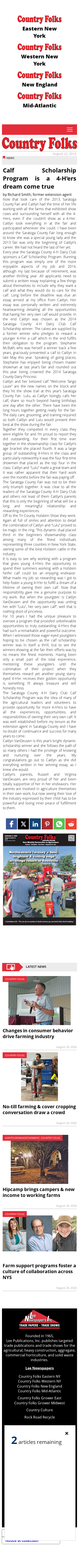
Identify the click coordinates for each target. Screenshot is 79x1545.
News (10, 158)
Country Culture (39, 1410)
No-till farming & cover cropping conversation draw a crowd (39, 1109)
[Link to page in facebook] (11, 823)
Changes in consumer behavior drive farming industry (38, 1033)
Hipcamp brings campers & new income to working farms (39, 1192)
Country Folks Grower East (39, 1398)
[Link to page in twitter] (23, 823)
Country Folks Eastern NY (39, 1376)
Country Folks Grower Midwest (39, 1403)
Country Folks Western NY (39, 1381)
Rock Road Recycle (39, 1417)
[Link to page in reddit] (71, 823)
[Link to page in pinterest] (47, 823)
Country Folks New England (39, 1386)
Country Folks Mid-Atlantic (39, 1391)
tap (69, 129)
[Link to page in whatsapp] (59, 823)
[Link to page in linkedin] (35, 823)
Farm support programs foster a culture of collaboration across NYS (39, 1271)
